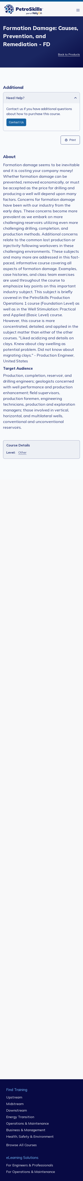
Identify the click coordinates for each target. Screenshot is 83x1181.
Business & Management (25, 1130)
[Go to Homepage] (24, 10)
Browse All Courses (21, 1145)
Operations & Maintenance (27, 1123)
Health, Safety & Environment (30, 1136)
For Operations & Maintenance (30, 1171)
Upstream (14, 1097)
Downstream (16, 1110)
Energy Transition (20, 1117)
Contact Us (16, 122)
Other (22, 452)
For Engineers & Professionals (29, 1165)
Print (72, 140)
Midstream (15, 1104)
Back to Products (69, 54)
